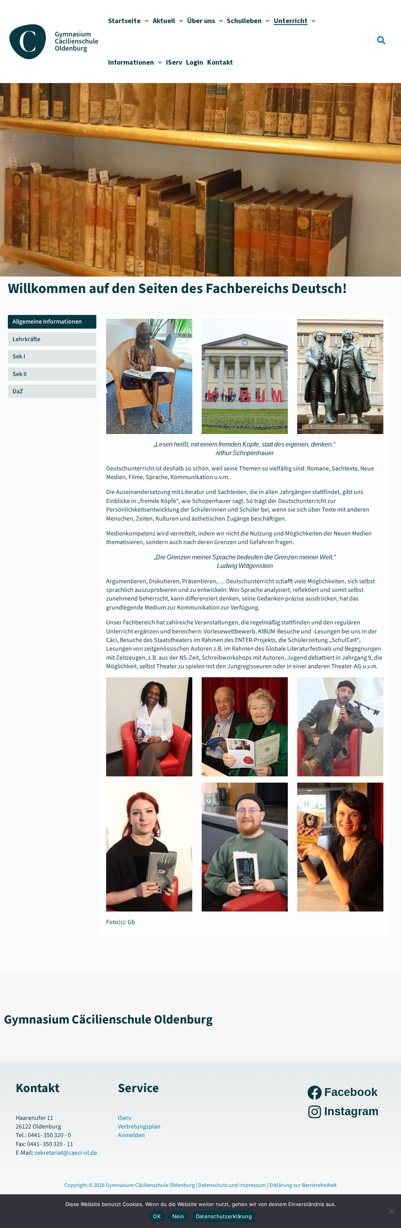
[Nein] (391, 1211)
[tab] (52, 321)
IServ (124, 1118)
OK (157, 1216)
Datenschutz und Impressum (232, 1185)
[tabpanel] (244, 626)
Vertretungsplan (139, 1126)
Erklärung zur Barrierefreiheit (303, 1185)
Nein (178, 1216)
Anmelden (131, 1135)
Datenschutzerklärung (224, 1216)
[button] (145, 21)
